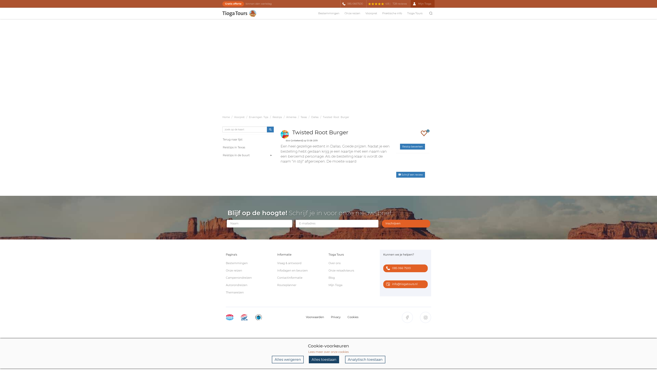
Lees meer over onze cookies (328, 352)
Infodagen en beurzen (292, 270)
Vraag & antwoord (289, 263)
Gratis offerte (233, 3)
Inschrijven (393, 223)
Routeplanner (286, 285)
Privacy (336, 317)
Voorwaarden (315, 317)
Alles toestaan (324, 359)
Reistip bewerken (412, 146)
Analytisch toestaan (365, 359)
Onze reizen (352, 13)
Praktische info (392, 13)
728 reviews (400, 3)
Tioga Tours (415, 13)
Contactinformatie (289, 277)
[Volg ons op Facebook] (407, 317)
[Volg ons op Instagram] (425, 317)
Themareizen (235, 292)
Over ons (334, 263)
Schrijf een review (412, 174)
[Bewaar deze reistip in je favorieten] (424, 133)
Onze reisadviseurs (341, 270)
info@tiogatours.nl (404, 284)
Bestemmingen (328, 13)
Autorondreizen (236, 285)
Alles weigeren (288, 359)
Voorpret (371, 13)
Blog (331, 277)
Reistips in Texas (234, 147)
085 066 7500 (401, 268)
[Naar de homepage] (241, 13)
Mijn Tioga (335, 285)
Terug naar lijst (233, 139)
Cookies (352, 317)
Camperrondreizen (239, 277)
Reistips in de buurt (236, 155)
